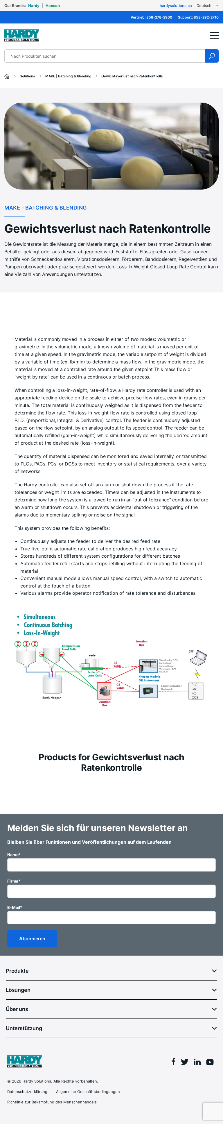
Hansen (53, 5)
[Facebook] (173, 1062)
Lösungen (18, 990)
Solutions (28, 76)
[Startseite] (7, 76)
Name (14, 854)
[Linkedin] (197, 1062)
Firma (14, 881)
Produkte (17, 971)
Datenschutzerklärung (27, 1091)
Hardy (33, 5)
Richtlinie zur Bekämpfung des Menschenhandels (52, 1102)
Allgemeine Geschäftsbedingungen (88, 1091)
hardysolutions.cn (176, 5)
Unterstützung (24, 1028)
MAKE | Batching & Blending (68, 76)
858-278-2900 (159, 17)
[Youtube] (210, 1063)
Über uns (17, 1009)
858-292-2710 (206, 17)
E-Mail (14, 907)
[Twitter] (184, 1063)
